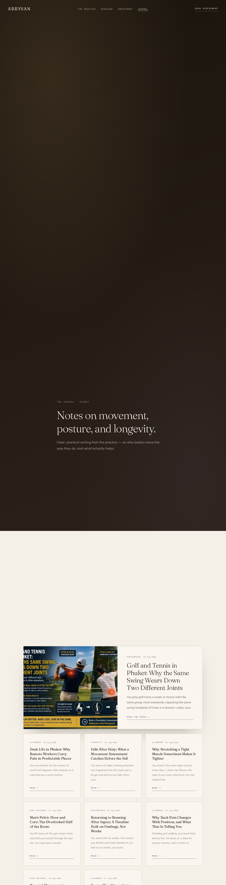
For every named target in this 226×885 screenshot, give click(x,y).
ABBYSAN (19, 8)
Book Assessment (206, 8)
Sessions (107, 9)
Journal (143, 9)
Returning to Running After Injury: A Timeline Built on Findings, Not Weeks (110, 824)
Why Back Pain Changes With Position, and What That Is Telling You (171, 822)
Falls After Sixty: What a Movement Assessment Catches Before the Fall (110, 753)
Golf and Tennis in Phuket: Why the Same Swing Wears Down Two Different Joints (158, 676)
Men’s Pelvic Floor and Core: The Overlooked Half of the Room (51, 822)
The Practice (87, 9)
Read (34, 788)
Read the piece (138, 717)
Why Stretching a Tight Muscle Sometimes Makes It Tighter (174, 753)
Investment (125, 9)
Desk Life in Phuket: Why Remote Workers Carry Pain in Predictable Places (50, 753)
